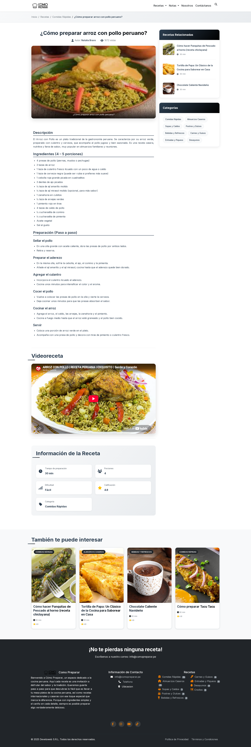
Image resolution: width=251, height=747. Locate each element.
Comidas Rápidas (61, 16)
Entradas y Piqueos (174, 140)
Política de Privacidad (176, 739)
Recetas (44, 16)
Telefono (128, 681)
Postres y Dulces (193, 126)
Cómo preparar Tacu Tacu (196, 606)
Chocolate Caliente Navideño (193, 85)
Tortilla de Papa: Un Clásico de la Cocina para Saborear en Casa (101, 610)
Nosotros (187, 5)
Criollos (200, 689)
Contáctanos (203, 5)
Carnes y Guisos (198, 133)
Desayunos (194, 140)
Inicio (34, 16)
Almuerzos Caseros (196, 119)
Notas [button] (173, 5)
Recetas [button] (159, 5)
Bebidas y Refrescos (174, 133)
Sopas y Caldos (172, 126)
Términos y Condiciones (204, 739)
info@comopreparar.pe (127, 676)
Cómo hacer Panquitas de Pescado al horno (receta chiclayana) (52, 610)
